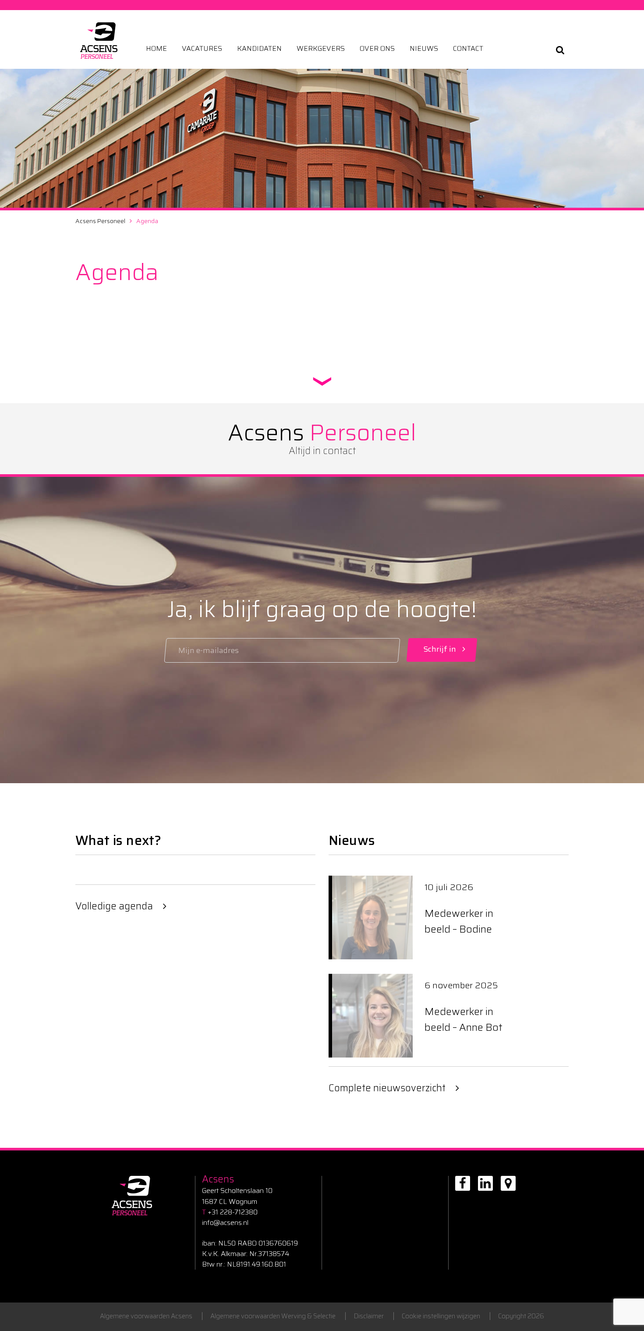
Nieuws (424, 48)
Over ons (377, 48)
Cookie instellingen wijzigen (441, 1316)
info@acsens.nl (225, 1222)
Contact (468, 48)
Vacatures (202, 48)
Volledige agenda (114, 906)
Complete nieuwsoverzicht (387, 1088)
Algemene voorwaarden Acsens (146, 1316)
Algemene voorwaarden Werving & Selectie (273, 1316)
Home (156, 48)
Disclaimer (369, 1316)
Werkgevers (321, 48)
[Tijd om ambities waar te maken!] (98, 40)
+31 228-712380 (230, 1212)
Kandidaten (259, 48)
